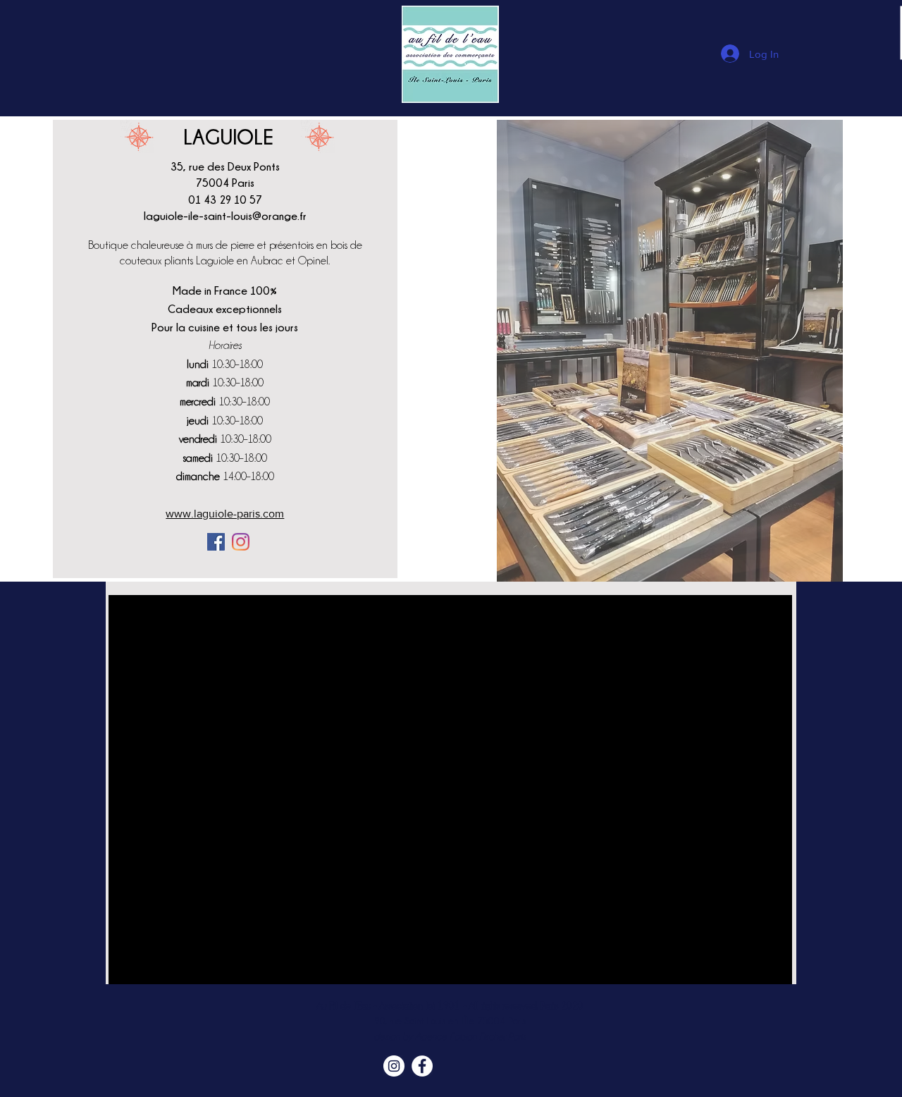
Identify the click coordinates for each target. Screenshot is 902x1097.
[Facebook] (216, 542)
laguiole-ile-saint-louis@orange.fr (225, 215)
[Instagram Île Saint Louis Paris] (393, 1066)
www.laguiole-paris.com (225, 514)
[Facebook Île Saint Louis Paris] (422, 1066)
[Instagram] (240, 542)
